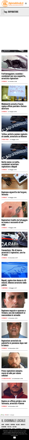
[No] (27, 434)
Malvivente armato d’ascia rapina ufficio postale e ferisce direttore (14, 106)
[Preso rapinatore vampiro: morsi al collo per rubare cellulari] (14, 360)
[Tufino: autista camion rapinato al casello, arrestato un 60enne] (14, 123)
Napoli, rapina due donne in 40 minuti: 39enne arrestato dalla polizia (13, 282)
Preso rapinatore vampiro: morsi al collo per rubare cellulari (12, 373)
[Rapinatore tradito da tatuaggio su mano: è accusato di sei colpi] (14, 209)
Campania (4, 288)
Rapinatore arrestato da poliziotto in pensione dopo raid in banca (14, 343)
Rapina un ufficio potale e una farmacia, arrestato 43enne (13, 402)
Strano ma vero (6, 378)
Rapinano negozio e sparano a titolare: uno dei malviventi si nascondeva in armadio (13, 312)
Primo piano (5, 139)
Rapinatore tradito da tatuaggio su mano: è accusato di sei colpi (14, 222)
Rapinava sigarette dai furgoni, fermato (14, 193)
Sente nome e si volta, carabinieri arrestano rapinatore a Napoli (10, 164)
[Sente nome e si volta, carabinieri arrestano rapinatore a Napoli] (14, 151)
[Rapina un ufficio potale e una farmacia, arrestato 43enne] (14, 390)
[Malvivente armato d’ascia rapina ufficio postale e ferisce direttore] (14, 93)
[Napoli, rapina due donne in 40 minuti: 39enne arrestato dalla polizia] (14, 270)
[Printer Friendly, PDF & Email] (7, 415)
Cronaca (4, 81)
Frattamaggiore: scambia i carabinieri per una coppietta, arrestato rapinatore (13, 76)
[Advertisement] (14, 34)
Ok (14, 437)
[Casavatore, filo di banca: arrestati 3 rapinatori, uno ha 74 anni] (14, 240)
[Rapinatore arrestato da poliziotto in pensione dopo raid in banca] (14, 330)
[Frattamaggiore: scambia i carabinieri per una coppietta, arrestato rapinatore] (14, 63)
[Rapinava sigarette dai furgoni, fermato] (14, 182)
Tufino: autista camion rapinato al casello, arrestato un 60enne (14, 135)
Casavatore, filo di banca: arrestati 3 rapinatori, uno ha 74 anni (13, 252)
